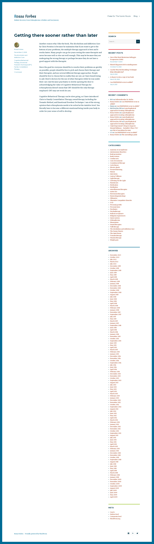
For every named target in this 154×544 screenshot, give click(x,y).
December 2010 (115, 453)
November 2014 (115, 358)
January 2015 (114, 354)
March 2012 (114, 420)
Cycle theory (114, 165)
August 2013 (114, 383)
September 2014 (115, 363)
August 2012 (114, 409)
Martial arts (114, 183)
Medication (114, 185)
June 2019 (113, 273)
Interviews (113, 174)
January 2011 (114, 451)
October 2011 (114, 431)
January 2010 (114, 477)
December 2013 (115, 374)
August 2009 (114, 488)
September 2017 (115, 314)
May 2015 (113, 345)
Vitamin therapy (115, 238)
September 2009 (116, 486)
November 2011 (115, 429)
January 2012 (114, 424)
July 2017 (113, 317)
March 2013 (114, 394)
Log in (112, 512)
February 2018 (115, 308)
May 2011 (113, 442)
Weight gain (114, 240)
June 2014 (113, 367)
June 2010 (113, 466)
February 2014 (115, 372)
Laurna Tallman (115, 176)
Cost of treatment (116, 161)
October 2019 (114, 268)
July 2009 (113, 490)
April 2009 (113, 497)
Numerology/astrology (118, 196)
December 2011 (115, 427)
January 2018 (114, 310)
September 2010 (115, 460)
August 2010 (114, 462)
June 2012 (113, 413)
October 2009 (114, 484)
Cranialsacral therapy (117, 163)
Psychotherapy (115, 211)
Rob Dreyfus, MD (116, 121)
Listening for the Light (118, 181)
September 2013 (115, 380)
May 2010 (113, 468)
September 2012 (115, 407)
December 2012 (115, 400)
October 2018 (114, 290)
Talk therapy (114, 227)
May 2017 (113, 319)
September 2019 (115, 270)
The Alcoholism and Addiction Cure (122, 229)
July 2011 (113, 438)
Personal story (115, 207)
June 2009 (113, 493)
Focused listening (116, 170)
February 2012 (115, 422)
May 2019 (113, 275)
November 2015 (115, 336)
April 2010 (113, 471)
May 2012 (113, 416)
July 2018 (113, 297)
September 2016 (115, 325)
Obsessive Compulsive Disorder (121, 200)
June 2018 (113, 299)
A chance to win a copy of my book (122, 77)
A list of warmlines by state (121, 130)
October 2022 (114, 257)
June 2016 (113, 328)
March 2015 (114, 350)
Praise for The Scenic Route (119, 16)
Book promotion (115, 154)
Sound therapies (115, 224)
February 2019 (115, 281)
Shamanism (114, 222)
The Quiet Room (115, 233)
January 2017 (114, 323)
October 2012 (114, 405)
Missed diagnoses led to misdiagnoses (123, 65)
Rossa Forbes (25, 16)
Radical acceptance (117, 213)
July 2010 (113, 464)
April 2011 (113, 444)
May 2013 (113, 389)
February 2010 (115, 475)
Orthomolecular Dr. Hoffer (124, 99)
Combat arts (114, 159)
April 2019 (113, 277)
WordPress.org (115, 519)
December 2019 (115, 266)
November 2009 (115, 482)
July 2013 (113, 385)
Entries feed (114, 514)
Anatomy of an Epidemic (118, 150)
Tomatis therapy (116, 235)
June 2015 (113, 343)
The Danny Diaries (116, 231)
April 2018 (113, 303)
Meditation (114, 187)
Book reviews (114, 156)
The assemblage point (129, 135)
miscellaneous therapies (118, 189)
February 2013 (115, 396)
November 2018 (115, 288)
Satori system (115, 218)
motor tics (113, 192)
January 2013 (114, 398)
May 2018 (113, 301)
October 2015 (114, 339)
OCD (111, 203)
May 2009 (113, 495)
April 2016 (113, 330)
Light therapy (115, 178)
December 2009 (115, 479)
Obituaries (113, 198)
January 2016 (114, 334)
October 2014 (114, 361)
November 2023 (115, 255)
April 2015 (113, 347)
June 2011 (113, 440)
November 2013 (115, 376)
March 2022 (114, 262)
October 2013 (114, 378)
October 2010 (114, 457)
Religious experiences (117, 216)
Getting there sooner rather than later (56, 35)
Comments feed (115, 516)
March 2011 (114, 446)
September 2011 (115, 433)
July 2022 (113, 259)
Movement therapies (117, 194)
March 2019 (114, 279)
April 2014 (113, 369)
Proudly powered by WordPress (36, 534)
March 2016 (114, 332)
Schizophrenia (115, 220)
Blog (136, 16)
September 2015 (115, 341)
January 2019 (114, 284)
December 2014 (115, 356)
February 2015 (115, 352)
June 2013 (113, 387)
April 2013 (113, 391)
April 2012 (113, 418)
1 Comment (18, 72)
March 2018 (114, 306)
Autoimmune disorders (118, 152)
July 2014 (113, 365)
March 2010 (114, 473)
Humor (112, 172)
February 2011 (115, 449)
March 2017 (114, 321)
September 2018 (115, 292)
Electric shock (115, 167)
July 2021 (113, 264)
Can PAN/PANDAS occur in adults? (121, 82)
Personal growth (116, 205)
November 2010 (115, 455)
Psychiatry (113, 209)
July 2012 (113, 411)
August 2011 (114, 435)
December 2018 (115, 286)
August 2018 (114, 295)
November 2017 (115, 312)
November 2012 (115, 402)
